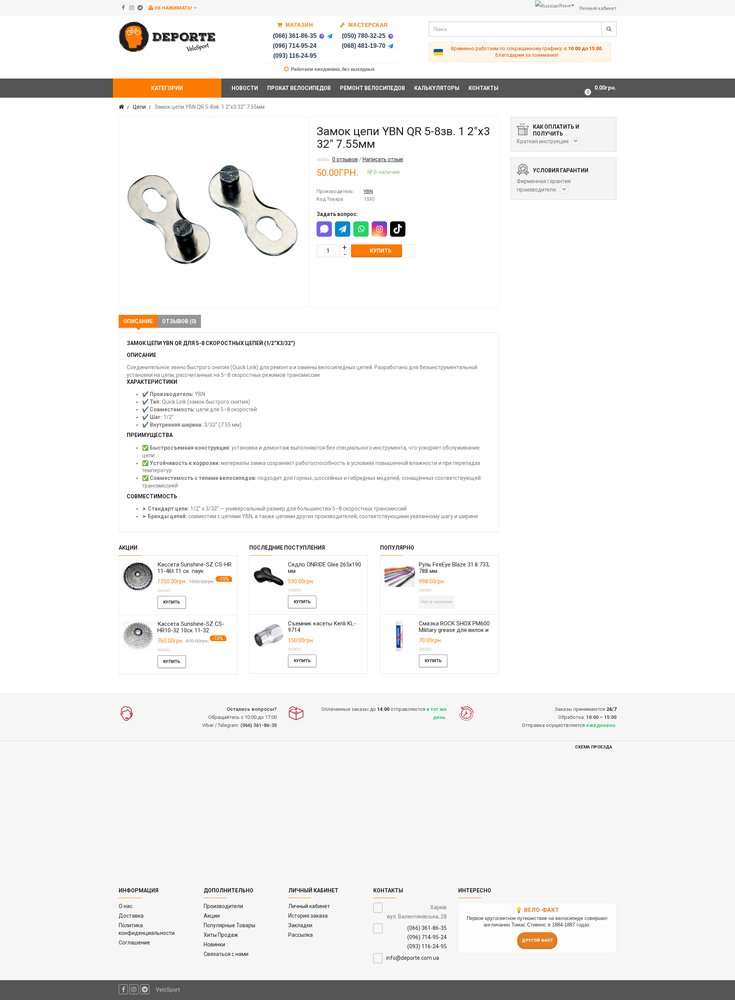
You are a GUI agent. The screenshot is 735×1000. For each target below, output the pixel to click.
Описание (138, 321)
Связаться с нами (226, 954)
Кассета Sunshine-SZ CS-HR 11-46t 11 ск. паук (194, 567)
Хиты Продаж (221, 935)
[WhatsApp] (361, 229)
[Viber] (321, 36)
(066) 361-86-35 (295, 36)
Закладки (300, 925)
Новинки (214, 944)
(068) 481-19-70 (363, 46)
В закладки (408, 250)
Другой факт (537, 940)
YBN (368, 191)
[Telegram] (330, 36)
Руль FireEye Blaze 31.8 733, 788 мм (454, 567)
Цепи (139, 107)
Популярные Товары (229, 925)
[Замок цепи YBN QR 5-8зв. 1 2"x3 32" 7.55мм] (214, 212)
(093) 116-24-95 (295, 55)
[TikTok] (397, 229)
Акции (212, 916)
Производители (223, 906)
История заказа (308, 916)
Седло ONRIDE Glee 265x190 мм (324, 567)
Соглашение (134, 942)
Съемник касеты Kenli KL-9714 (322, 626)
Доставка (131, 916)
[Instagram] (379, 229)
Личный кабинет (309, 906)
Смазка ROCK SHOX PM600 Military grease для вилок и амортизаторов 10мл (454, 630)
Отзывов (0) (179, 321)
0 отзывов (345, 159)
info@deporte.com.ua (412, 958)
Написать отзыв (383, 159)
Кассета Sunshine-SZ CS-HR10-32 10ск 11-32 (190, 627)
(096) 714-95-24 (295, 46)
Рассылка (300, 935)
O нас (125, 906)
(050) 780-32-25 (363, 36)
